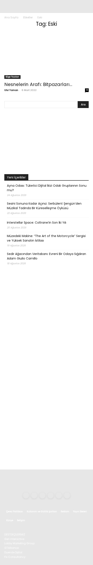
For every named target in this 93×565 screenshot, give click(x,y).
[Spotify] (51, 495)
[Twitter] (59, 495)
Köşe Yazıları (12, 76)
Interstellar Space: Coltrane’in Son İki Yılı (36, 222)
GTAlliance (11, 548)
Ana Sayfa (11, 17)
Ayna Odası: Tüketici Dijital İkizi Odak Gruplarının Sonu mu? (47, 187)
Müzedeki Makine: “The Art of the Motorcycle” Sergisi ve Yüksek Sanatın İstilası (46, 238)
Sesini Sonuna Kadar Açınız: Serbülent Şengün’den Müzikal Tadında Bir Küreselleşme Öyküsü (44, 205)
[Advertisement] (46, 414)
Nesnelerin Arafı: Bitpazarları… (38, 84)
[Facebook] (26, 495)
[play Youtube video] (46, 142)
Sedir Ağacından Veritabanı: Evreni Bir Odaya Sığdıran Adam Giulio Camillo (46, 256)
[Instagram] (34, 495)
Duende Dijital (13, 552)
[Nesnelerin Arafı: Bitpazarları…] (46, 55)
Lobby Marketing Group (19, 543)
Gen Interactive (14, 539)
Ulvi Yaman (11, 90)
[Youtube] (67, 495)
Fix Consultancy (15, 557)
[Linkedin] (42, 495)
